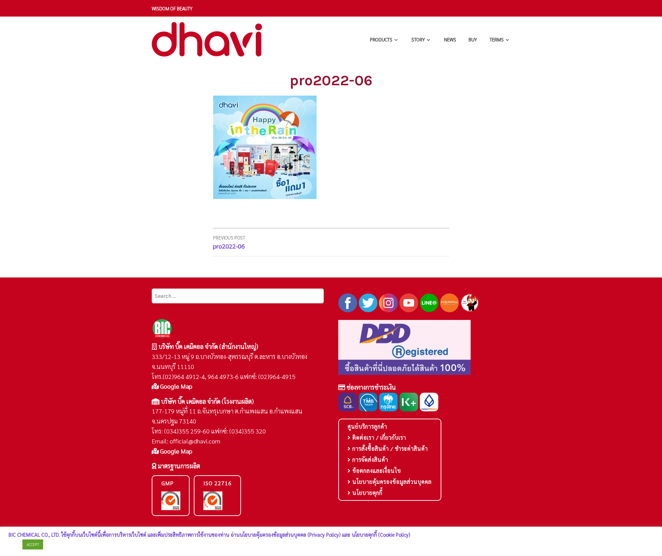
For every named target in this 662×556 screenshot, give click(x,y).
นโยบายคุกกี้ (366, 492)
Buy (473, 39)
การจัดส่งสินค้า (369, 459)
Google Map (175, 386)
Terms (497, 39)
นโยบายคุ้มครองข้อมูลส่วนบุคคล (391, 481)
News (450, 39)
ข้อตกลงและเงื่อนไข (376, 470)
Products (381, 39)
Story (418, 39)
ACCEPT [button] (33, 544)
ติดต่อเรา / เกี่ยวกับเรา (378, 437)
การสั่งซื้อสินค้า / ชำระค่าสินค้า (389, 448)
